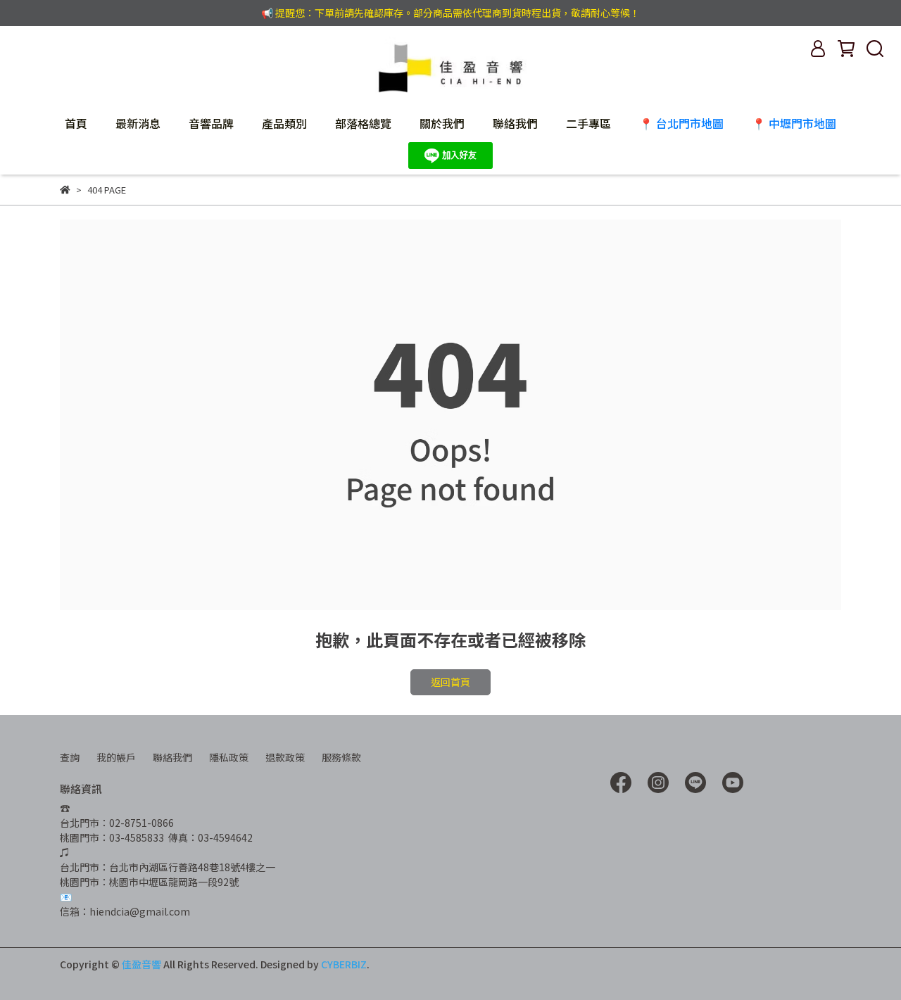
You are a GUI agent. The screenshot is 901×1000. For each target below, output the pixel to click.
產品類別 (284, 123)
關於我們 (442, 123)
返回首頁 (450, 682)
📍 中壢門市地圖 (794, 123)
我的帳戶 (116, 757)
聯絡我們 (515, 123)
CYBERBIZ (344, 964)
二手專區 (588, 123)
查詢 (70, 757)
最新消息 (137, 123)
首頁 (76, 123)
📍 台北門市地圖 (681, 123)
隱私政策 (228, 757)
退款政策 (285, 757)
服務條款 (341, 757)
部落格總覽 (363, 123)
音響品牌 (211, 123)
